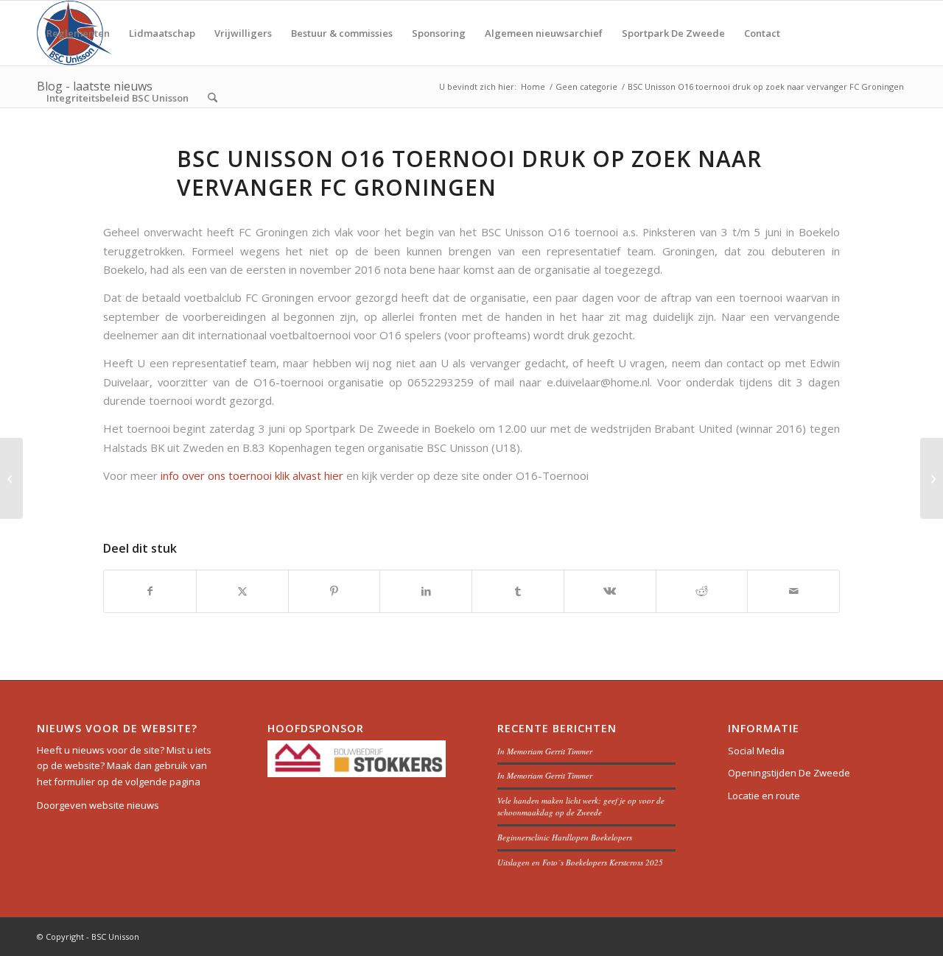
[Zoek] (212, 97)
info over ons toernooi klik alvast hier (253, 475)
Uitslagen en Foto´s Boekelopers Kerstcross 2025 (580, 862)
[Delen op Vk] (610, 591)
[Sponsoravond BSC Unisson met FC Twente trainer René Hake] (11, 478)
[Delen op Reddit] (702, 591)
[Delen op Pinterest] (334, 591)
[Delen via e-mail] (793, 591)
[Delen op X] (242, 591)
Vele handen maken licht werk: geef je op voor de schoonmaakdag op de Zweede (581, 806)
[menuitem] (78, 33)
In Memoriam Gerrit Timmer (544, 751)
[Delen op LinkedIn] (426, 591)
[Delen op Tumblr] (518, 591)
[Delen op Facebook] (150, 591)
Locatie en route (764, 795)
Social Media (756, 750)
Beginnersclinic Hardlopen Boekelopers (564, 837)
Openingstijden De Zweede (789, 772)
